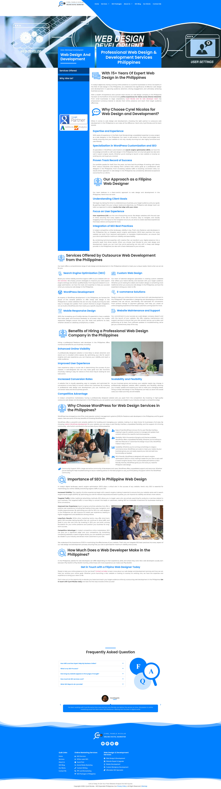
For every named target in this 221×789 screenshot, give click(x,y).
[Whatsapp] (116, 743)
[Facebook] (103, 743)
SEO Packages (117, 4)
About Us (127, 4)
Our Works (147, 4)
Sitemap (144, 786)
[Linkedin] (107, 743)
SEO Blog (138, 4)
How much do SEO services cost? (72, 679)
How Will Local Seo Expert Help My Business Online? (78, 663)
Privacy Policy (121, 786)
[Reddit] (112, 743)
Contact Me (157, 4)
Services (104, 4)
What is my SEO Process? (69, 669)
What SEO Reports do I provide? (72, 684)
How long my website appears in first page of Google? (80, 674)
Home (97, 4)
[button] (92, 663)
